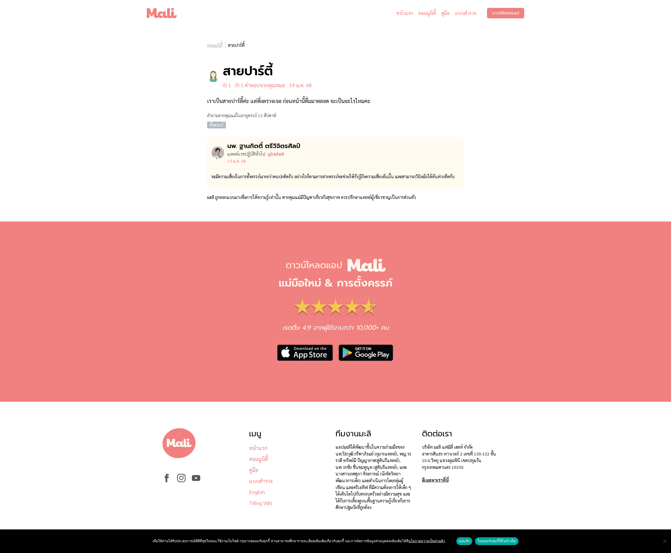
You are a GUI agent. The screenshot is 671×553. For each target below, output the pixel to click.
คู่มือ (445, 13)
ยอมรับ (464, 541)
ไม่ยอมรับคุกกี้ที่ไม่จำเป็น (497, 541)
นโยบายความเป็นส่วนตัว (426, 541)
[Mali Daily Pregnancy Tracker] (166, 13)
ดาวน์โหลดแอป (505, 13)
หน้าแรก (404, 13)
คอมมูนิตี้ (427, 13)
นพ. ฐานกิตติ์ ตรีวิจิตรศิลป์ (263, 146)
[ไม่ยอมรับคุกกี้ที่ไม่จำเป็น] (664, 541)
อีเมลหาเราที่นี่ (435, 480)
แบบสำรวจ (466, 13)
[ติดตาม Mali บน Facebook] (167, 480)
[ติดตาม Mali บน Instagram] (181, 480)
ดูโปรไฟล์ (276, 154)
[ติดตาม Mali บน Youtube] (196, 480)
